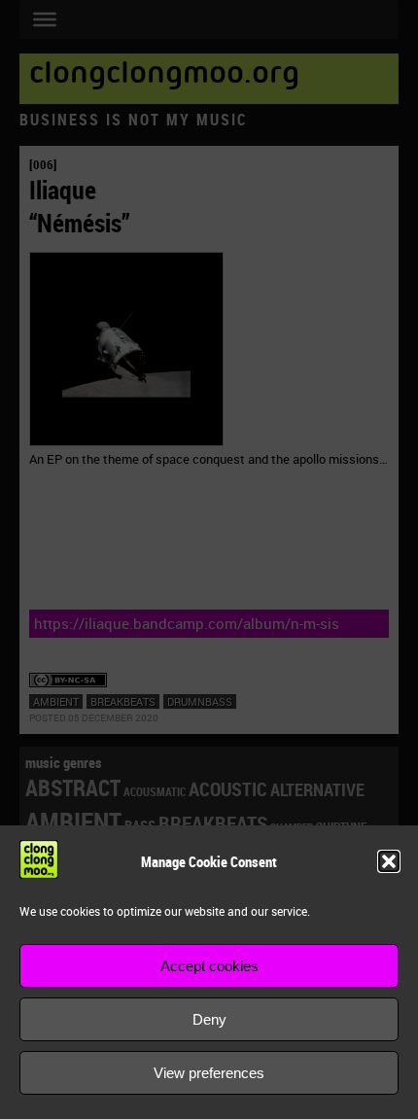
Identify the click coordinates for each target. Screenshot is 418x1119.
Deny (209, 1019)
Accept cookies (209, 966)
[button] (389, 861)
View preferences (209, 1073)
